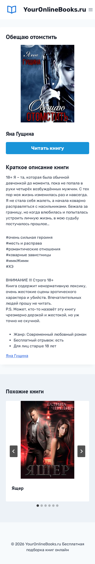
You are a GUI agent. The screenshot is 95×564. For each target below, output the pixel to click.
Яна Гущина (17, 355)
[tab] (38, 505)
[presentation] (47, 440)
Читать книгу (47, 148)
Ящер (18, 488)
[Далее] (81, 451)
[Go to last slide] (14, 451)
